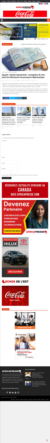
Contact (47, 399)
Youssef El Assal (21, 124)
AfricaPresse (6, 80)
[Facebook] (39, 3)
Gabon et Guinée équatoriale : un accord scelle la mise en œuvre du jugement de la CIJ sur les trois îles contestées (9, 121)
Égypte (19, 80)
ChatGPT (43, 399)
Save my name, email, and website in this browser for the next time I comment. (20, 175)
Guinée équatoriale (25, 80)
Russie (25, 1)
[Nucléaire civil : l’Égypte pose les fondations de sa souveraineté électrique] (24, 111)
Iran (22, 1)
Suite (25, 98)
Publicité (17, 399)
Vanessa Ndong (5, 126)
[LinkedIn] (43, 3)
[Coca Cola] (25, 14)
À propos (30, 399)
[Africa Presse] (25, 7)
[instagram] (47, 3)
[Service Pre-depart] (25, 39)
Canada (8, 1)
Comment (4, 140)
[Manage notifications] (47, 440)
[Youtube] (45, 3)
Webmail (13, 399)
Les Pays (3, 1)
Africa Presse (5, 397)
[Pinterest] (41, 3)
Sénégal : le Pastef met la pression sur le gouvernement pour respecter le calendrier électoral (34, 375)
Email (3, 163)
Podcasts (38, 1)
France (18, 1)
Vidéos (33, 1)
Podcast (38, 399)
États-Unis (13, 1)
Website (4, 168)
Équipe (34, 399)
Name (3, 157)
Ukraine (29, 1)
